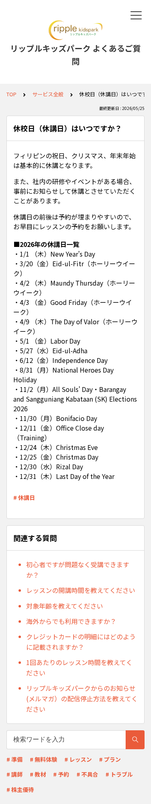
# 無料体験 (43, 759)
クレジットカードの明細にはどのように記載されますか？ (81, 642)
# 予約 (61, 774)
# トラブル (119, 774)
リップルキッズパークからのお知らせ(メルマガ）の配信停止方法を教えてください (82, 698)
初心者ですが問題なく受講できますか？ (77, 569)
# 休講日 (24, 497)
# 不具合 (87, 774)
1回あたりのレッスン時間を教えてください (79, 667)
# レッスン (78, 759)
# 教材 (38, 774)
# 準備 (14, 759)
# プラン (110, 759)
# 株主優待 (20, 789)
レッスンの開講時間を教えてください (80, 590)
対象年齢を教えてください (64, 606)
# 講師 (14, 774)
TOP (11, 94)
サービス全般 (48, 94)
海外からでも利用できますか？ (71, 621)
